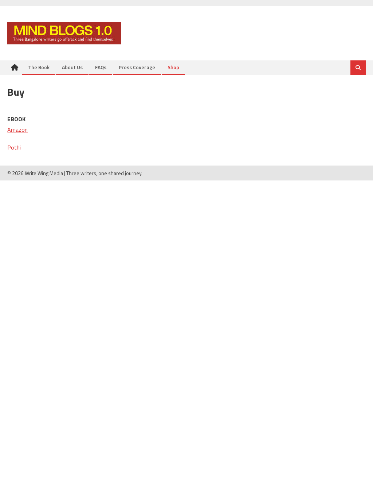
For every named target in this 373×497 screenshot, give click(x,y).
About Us (72, 67)
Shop (173, 67)
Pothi (14, 147)
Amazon (17, 129)
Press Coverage (137, 67)
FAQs (100, 67)
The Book (39, 67)
